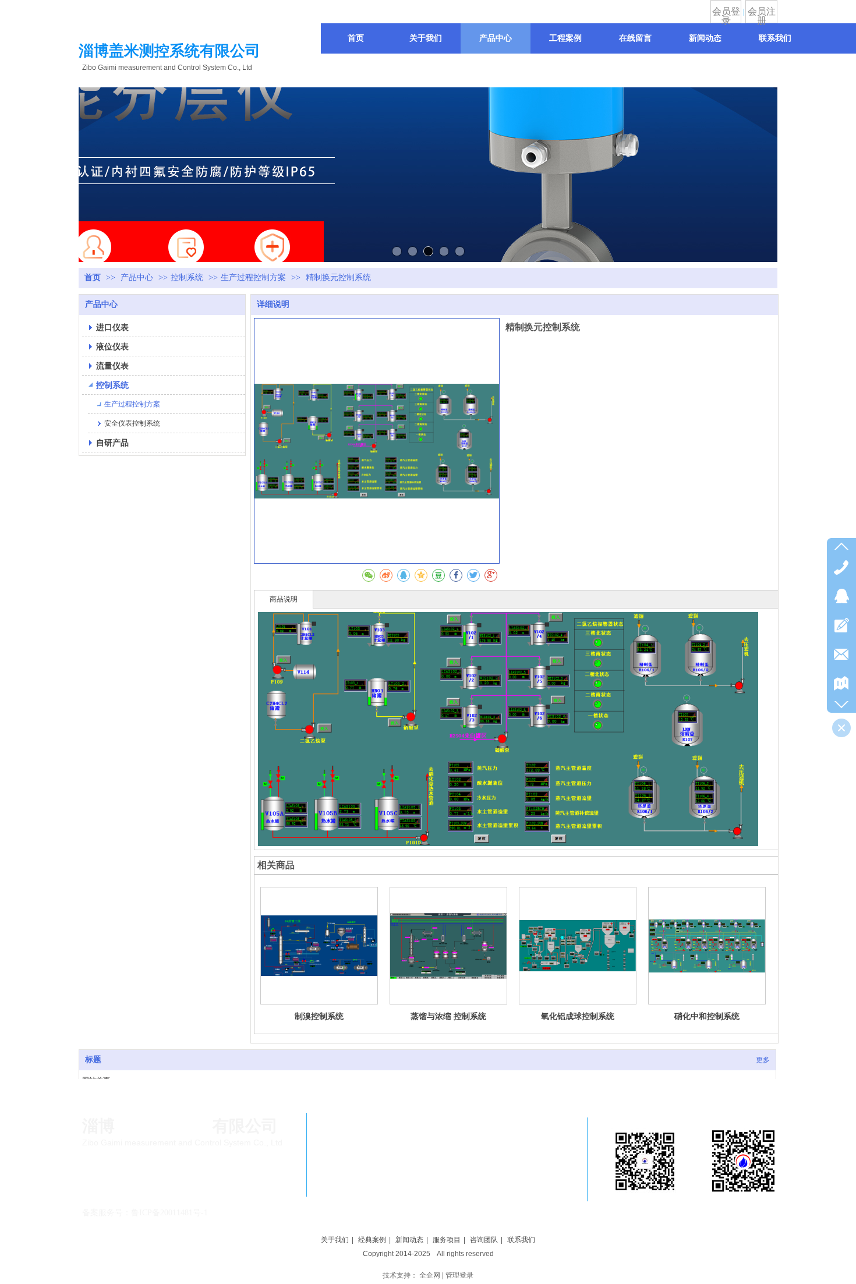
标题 (93, 1059)
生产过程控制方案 (253, 277)
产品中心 (138, 277)
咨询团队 (484, 1240)
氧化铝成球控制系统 (577, 1016)
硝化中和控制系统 (707, 1016)
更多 (763, 1059)
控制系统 (187, 277)
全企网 (429, 1275)
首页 (92, 277)
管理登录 (459, 1275)
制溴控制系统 (319, 1016)
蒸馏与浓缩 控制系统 (448, 1016)
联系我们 (521, 1240)
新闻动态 (409, 1240)
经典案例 (372, 1240)
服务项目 (447, 1240)
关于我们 (335, 1240)
